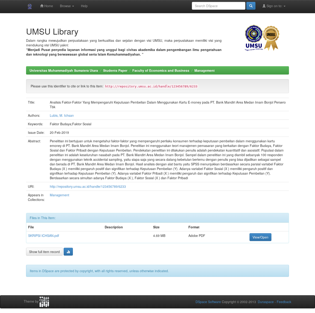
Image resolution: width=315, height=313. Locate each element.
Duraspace (266, 301)
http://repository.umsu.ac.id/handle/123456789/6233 (88, 186)
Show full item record (44, 251)
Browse (66, 5)
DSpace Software (208, 301)
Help (84, 5)
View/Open (260, 237)
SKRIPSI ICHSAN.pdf (43, 235)
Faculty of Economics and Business (160, 70)
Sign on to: (274, 5)
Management (204, 70)
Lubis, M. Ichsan (62, 115)
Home (48, 5)
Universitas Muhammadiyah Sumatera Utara (64, 70)
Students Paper (115, 70)
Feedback (284, 301)
